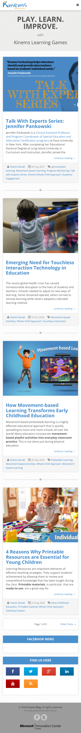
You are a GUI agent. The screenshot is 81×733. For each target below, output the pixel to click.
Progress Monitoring (58, 170)
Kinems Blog (34, 707)
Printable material (28, 606)
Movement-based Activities (20, 463)
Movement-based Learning (31, 170)
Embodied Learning (62, 460)
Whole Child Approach (29, 321)
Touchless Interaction (54, 321)
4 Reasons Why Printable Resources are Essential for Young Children (37, 557)
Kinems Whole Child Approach (44, 174)
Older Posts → (68, 624)
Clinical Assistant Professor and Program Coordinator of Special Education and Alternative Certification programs (38, 136)
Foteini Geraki (17, 166)
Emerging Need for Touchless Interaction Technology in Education (40, 267)
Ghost (53, 710)
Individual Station (15, 610)
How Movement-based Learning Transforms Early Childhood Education (37, 410)
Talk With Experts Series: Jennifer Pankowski (35, 123)
